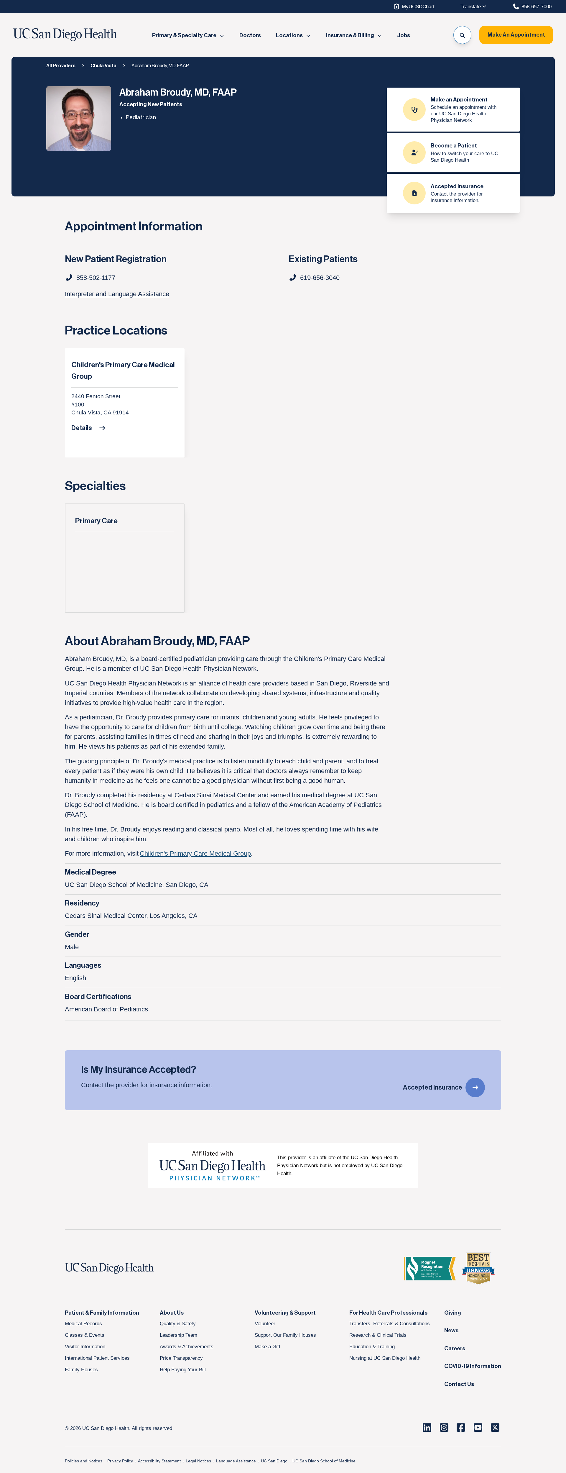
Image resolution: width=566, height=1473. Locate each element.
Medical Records (83, 1323)
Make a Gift (267, 1346)
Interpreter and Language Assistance (117, 294)
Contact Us (459, 1384)
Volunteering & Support (285, 1313)
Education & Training (372, 1346)
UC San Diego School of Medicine (324, 1461)
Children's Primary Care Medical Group (123, 370)
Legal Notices (198, 1461)
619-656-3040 (320, 277)
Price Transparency (181, 1358)
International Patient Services (97, 1358)
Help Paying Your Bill (183, 1369)
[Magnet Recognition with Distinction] (430, 1268)
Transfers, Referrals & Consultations (389, 1323)
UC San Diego (274, 1461)
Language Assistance (236, 1461)
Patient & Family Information (102, 1313)
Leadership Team (178, 1335)
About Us (172, 1313)
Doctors (250, 35)
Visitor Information (85, 1346)
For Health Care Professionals (388, 1313)
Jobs (403, 35)
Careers (454, 1348)
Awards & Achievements (186, 1346)
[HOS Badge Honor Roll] (478, 1268)
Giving (452, 1313)
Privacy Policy (120, 1461)
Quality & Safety (178, 1323)
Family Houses (81, 1369)
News (451, 1330)
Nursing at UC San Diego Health (384, 1358)
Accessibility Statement (159, 1461)
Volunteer (265, 1323)
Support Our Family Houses (285, 1335)
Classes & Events (84, 1335)
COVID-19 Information (472, 1366)
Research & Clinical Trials (378, 1335)
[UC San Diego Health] (120, 1268)
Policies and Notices (83, 1461)
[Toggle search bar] (462, 35)
